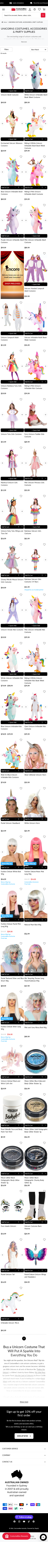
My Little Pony (40, 1373)
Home (5, 22)
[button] (3, 9)
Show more (24, 1402)
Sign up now (22, 1436)
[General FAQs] (34, 9)
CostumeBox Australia (20, 1528)
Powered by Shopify (33, 1528)
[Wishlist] (39, 9)
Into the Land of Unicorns (24, 1375)
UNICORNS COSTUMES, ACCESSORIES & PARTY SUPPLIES (26, 22)
